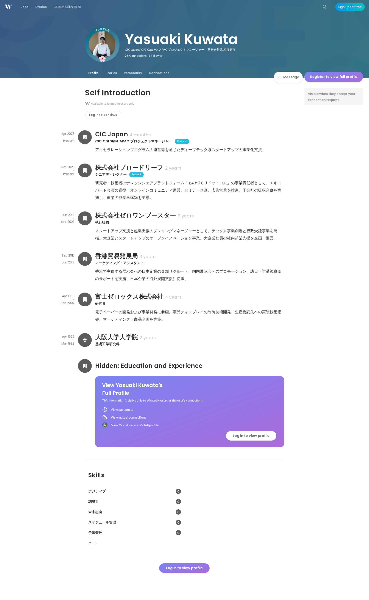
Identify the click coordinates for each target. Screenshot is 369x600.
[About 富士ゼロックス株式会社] (85, 299)
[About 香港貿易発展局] (85, 259)
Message (291, 77)
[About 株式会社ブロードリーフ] (85, 170)
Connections (159, 73)
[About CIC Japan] (85, 137)
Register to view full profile (333, 76)
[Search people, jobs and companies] (324, 7)
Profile (93, 73)
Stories (111, 73)
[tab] (93, 73)
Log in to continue (103, 115)
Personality (133, 73)
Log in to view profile (251, 435)
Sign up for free (350, 7)
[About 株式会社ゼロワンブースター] (85, 218)
